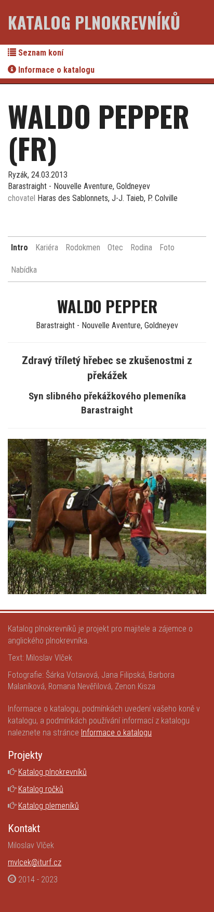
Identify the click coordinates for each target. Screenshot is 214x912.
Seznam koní (39, 53)
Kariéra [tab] (46, 247)
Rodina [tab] (141, 247)
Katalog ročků (40, 789)
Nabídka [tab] (24, 270)
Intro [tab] (19, 247)
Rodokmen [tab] (82, 247)
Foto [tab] (167, 247)
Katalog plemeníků (48, 806)
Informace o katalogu (55, 70)
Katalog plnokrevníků (94, 22)
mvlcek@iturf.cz (34, 862)
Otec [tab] (115, 247)
